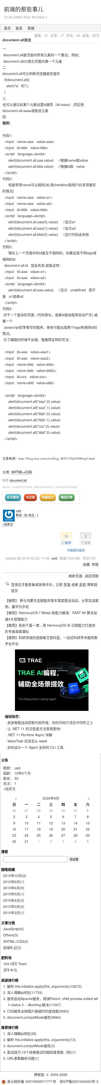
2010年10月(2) (14, 875)
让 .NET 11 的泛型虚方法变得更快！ (35, 728)
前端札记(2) (12, 947)
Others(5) (10, 934)
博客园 (39, 1074)
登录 (66, 584)
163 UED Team (15, 963)
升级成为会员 (76, 550)
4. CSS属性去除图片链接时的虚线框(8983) (36, 1011)
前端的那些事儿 (23, 9)
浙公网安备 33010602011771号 (31, 1081)
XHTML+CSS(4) (15, 941)
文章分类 (8, 922)
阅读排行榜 (9, 980)
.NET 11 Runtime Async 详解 (29, 734)
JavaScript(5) (13, 928)
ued (18, 510)
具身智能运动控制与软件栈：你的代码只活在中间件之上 (50, 722)
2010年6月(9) (13, 887)
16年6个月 (22, 773)
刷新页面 (75, 575)
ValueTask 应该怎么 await (27, 740)
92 (16, 778)
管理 (30, 28)
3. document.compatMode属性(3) (29, 1045)
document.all (18, 480)
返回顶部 (92, 575)
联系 (19, 28)
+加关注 (7, 524)
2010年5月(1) (13, 893)
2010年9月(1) (13, 881)
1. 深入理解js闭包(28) (20, 1033)
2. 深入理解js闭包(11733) (22, 992)
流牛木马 (10, 969)
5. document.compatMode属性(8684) (32, 1017)
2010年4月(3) (13, 900)
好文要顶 (13, 497)
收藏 (86, 564)
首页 (7, 28)
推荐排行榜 (9, 1027)
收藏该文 (48, 497)
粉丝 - (22, 515)
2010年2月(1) (13, 912)
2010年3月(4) (13, 906)
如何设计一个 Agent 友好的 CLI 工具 (35, 747)
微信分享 (67, 497)
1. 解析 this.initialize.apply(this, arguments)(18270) (42, 986)
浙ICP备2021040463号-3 (79, 1081)
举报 (95, 564)
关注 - (33, 515)
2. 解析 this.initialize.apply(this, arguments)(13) (39, 1039)
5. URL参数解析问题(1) (21, 1058)
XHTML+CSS (21, 471)
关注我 (30, 497)
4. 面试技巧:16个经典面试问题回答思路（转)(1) (39, 1052)
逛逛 (82, 584)
